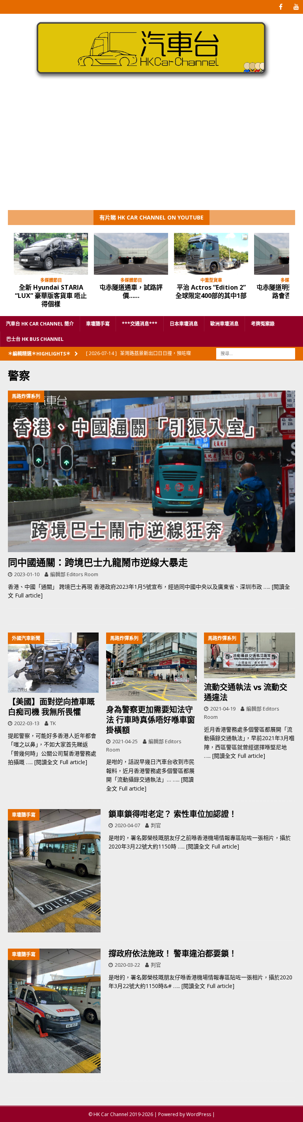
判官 (156, 825)
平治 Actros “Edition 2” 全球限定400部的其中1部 (211, 291)
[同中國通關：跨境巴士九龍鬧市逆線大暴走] (151, 471)
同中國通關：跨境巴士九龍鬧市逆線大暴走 (98, 562)
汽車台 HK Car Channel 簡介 (40, 323)
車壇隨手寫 (98, 323)
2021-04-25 (125, 741)
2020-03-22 (127, 964)
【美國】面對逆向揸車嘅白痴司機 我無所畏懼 (51, 706)
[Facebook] (281, 7)
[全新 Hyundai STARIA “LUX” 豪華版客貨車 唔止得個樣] (51, 254)
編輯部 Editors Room (74, 574)
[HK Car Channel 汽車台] (151, 79)
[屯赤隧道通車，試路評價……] (131, 254)
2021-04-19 (223, 708)
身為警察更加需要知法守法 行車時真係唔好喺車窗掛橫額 (150, 719)
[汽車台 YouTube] (296, 7)
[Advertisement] (151, 151)
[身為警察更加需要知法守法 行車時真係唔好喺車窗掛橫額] (151, 667)
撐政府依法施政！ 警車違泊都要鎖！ (172, 953)
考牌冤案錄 (263, 323)
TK (53, 723)
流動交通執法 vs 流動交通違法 (245, 692)
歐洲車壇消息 (224, 323)
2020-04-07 (127, 825)
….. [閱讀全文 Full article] (56, 762)
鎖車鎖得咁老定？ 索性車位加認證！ (172, 814)
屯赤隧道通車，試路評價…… (131, 291)
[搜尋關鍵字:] (255, 353)
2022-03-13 (26, 723)
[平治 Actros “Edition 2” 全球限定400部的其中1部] (211, 254)
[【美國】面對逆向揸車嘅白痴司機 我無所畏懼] (53, 663)
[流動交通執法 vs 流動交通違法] (249, 656)
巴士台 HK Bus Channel (35, 339)
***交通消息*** (139, 323)
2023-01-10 (26, 574)
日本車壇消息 (184, 323)
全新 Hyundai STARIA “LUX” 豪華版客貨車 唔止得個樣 (51, 295)
